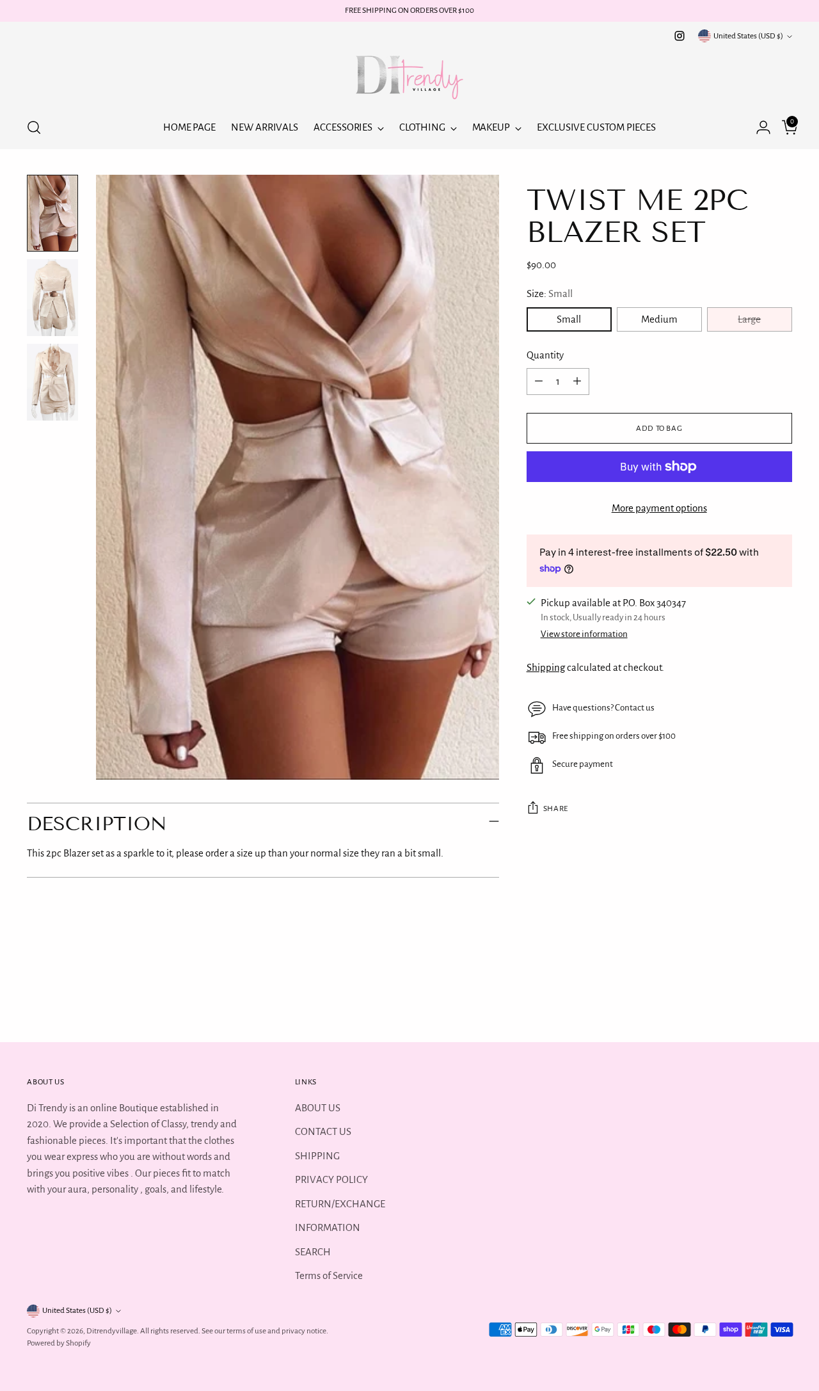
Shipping (546, 667)
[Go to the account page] (758, 127)
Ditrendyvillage (111, 1330)
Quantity (545, 355)
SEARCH (313, 1251)
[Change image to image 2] (52, 297)
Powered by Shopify (59, 1343)
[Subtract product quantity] (538, 381)
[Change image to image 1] (52, 213)
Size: (550, 293)
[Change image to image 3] (52, 382)
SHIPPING (317, 1155)
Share (555, 808)
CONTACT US (323, 1131)
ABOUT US (317, 1107)
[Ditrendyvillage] (409, 75)
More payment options (659, 508)
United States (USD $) (748, 35)
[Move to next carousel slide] (781, 998)
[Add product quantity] (577, 381)
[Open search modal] (34, 127)
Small (569, 319)
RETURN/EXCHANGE (340, 1203)
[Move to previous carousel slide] (752, 998)
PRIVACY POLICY (331, 1179)
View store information (584, 634)
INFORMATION (327, 1227)
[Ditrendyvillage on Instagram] (679, 36)
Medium (659, 319)
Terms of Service (329, 1275)
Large (749, 319)
